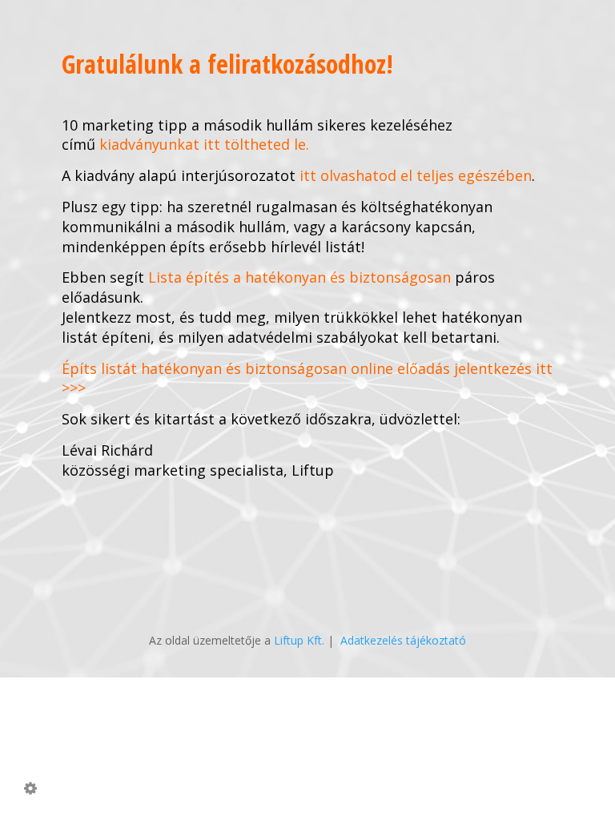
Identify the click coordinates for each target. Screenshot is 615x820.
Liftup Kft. (299, 640)
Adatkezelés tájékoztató (403, 640)
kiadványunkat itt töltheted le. (204, 144)
